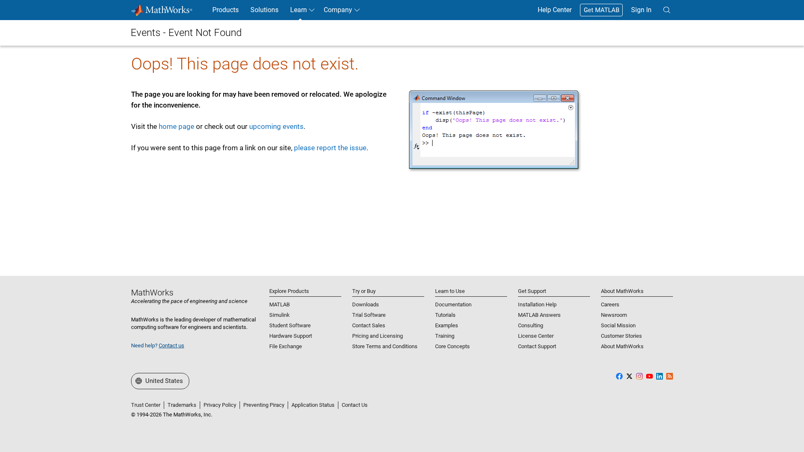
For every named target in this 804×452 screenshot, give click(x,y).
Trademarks (182, 405)
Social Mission (618, 325)
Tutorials (445, 315)
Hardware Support (290, 336)
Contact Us (355, 405)
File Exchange (285, 346)
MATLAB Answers (539, 315)
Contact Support (537, 346)
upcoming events (276, 126)
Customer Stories (621, 336)
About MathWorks (622, 346)
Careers (610, 304)
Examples (446, 325)
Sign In (641, 10)
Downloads (365, 304)
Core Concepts (452, 346)
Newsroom (614, 315)
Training (444, 336)
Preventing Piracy (263, 405)
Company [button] (338, 10)
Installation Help (537, 304)
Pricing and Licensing (377, 336)
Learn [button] (298, 10)
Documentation (453, 304)
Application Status (313, 405)
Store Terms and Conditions (384, 346)
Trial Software (369, 315)
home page (176, 126)
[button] (666, 10)
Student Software (290, 325)
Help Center (555, 10)
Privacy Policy (220, 405)
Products (225, 10)
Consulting (530, 325)
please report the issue (330, 148)
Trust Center (145, 405)
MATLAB (279, 304)
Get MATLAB (601, 10)
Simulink (279, 315)
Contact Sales (368, 325)
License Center (536, 336)
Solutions (264, 10)
